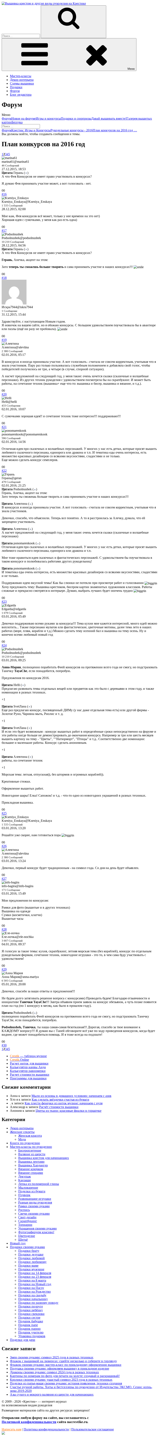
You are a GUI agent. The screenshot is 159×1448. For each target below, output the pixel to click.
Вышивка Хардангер (33, 1165)
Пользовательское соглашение (92, 1429)
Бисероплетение (29, 1150)
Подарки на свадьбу (32, 1295)
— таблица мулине (28, 1056)
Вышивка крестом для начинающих (43, 1158)
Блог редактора (20, 94)
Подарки (16, 87)
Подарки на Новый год (34, 1284)
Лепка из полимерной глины (38, 1184)
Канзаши (24, 1180)
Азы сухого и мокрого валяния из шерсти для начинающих (52, 1394)
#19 (4, 340)
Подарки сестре (29, 1317)
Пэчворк (24, 1195)
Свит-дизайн (27, 1217)
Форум (15, 91)
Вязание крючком (30, 1169)
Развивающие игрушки (34, 1198)
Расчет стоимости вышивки (29, 1074)
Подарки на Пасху (31, 1288)
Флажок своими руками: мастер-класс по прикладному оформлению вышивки (65, 1365)
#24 (4, 645)
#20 (4, 394)
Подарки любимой (31, 1258)
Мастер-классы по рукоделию (31, 1146)
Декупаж (24, 1176)
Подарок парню (29, 1328)
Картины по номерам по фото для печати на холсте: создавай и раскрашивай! (65, 1376)
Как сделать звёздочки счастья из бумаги (60, 1099)
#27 (4, 878)
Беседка (17, 122)
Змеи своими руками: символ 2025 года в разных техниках (51, 1357)
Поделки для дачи (22, 1340)
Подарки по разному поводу (38, 1302)
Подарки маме (28, 1265)
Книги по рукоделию (25, 1143)
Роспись (24, 1210)
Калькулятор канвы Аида (28, 1067)
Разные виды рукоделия (35, 1202)
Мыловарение (28, 1187)
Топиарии (25, 1224)
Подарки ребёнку (30, 1310)
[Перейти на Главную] (44, 3)
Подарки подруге (30, 1306)
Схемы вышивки (22, 83)
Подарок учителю (30, 1332)
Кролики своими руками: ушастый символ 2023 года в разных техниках (61, 1379)
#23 (4, 601)
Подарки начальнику (33, 1299)
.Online (19, 1059)
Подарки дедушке (30, 1254)
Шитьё (23, 1239)
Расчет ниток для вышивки (29, 1063)
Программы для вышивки (28, 1078)
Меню (131, 68)
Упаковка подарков (31, 1336)
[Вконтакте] (3, 1433)
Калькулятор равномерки (28, 1071)
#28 (4, 929)
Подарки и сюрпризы (76, 118)
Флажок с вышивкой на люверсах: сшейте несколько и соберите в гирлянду (63, 1361)
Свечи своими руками (34, 1213)
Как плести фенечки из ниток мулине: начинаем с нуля (63, 1103)
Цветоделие (26, 1236)
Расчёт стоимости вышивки (58, 1107)
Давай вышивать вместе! (108, 118)
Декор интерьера (22, 79)
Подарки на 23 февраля (34, 1276)
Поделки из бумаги (31, 1191)
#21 (4, 427)
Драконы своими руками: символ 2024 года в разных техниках (54, 1372)
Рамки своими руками (34, 1206)
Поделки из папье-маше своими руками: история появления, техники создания (66, 1383)
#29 (4, 969)
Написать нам (11, 1429)
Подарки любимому (32, 1262)
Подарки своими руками (27, 1247)
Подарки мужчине (31, 1269)
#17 (4, 230)
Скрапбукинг (27, 1221)
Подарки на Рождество (34, 1291)
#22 (4, 470)
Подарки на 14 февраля (34, 1273)
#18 (4, 277)
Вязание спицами (30, 1172)
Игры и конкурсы (48, 118)
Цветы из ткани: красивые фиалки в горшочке (68, 1110)
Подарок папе (28, 1325)
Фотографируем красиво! (36, 1232)
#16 (4, 194)
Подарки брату (28, 1250)
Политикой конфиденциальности (29, 1422)
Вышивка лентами (31, 1161)
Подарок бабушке (30, 1321)
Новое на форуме (23, 118)
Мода (22, 1139)
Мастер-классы (20, 76)
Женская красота (30, 1135)
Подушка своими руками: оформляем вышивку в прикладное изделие (59, 1368)
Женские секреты (22, 1132)
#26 (4, 846)
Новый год (17, 1243)
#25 (4, 813)
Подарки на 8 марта (32, 1280)
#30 (4, 1045)
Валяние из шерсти (31, 1154)
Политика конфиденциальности (46, 1429)
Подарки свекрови (31, 1314)
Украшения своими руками (37, 1228)
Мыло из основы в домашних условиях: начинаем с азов (71, 1096)
